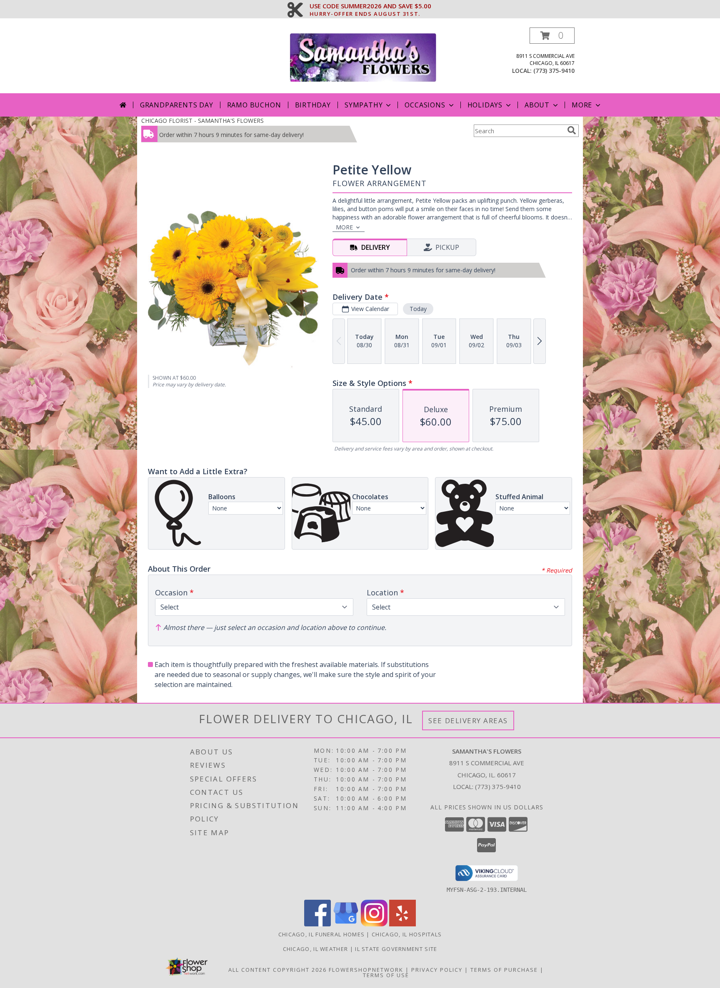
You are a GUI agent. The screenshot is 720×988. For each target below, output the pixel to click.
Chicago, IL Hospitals (407, 934)
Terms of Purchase (504, 969)
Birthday (313, 105)
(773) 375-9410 (554, 71)
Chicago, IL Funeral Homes (321, 934)
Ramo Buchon (254, 105)
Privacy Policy (436, 969)
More (582, 105)
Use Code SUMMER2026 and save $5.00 (370, 6)
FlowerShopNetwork (366, 969)
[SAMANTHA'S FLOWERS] (363, 57)
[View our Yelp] (402, 924)
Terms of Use (386, 975)
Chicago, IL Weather (315, 949)
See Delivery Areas (468, 720)
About (537, 105)
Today (418, 309)
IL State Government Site (396, 949)
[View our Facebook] (317, 924)
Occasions (425, 105)
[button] (552, 35)
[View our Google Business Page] (345, 924)
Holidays (485, 105)
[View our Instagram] (374, 924)
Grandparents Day (176, 105)
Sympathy (363, 105)
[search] (571, 130)
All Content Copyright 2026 (277, 969)
